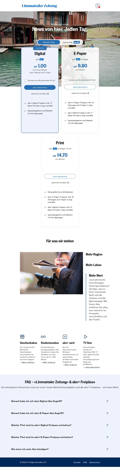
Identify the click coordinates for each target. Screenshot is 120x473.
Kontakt (77, 462)
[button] (97, 254)
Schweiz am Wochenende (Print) (41, 80)
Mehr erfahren (28, 362)
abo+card (38, 113)
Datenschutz (94, 462)
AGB (85, 462)
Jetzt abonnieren (92, 367)
